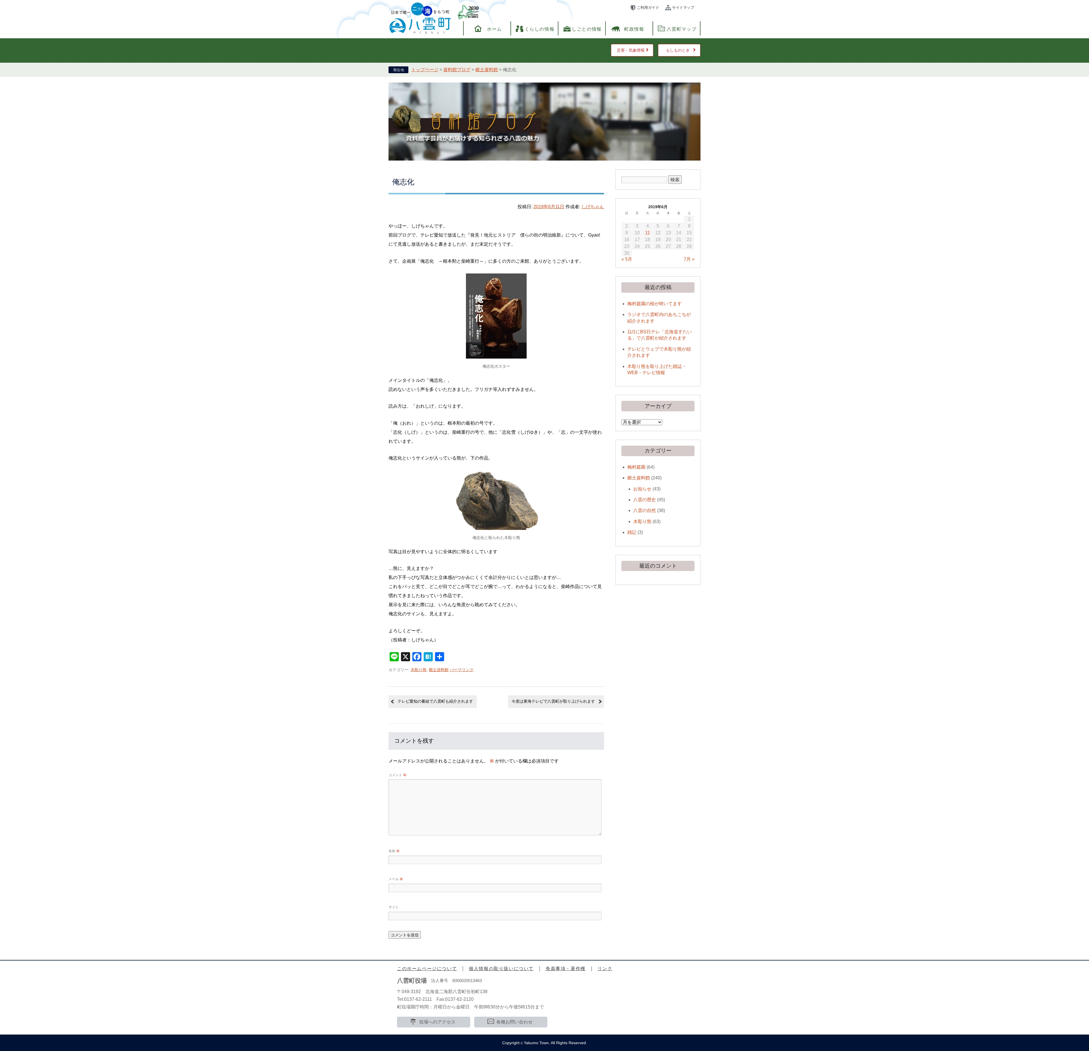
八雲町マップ (682, 29)
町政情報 (634, 29)
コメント (397, 775)
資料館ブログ (456, 69)
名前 (394, 851)
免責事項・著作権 (566, 968)
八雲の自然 (644, 510)
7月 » (689, 259)
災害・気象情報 (631, 50)
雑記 (631, 532)
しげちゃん (592, 206)
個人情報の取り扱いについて (501, 968)
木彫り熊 (419, 669)
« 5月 (626, 259)
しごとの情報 (587, 29)
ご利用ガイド (648, 7)
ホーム (494, 29)
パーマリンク (462, 669)
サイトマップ (683, 7)
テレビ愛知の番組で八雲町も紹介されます (435, 701)
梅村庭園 (636, 467)
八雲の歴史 (644, 499)
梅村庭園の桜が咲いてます (654, 303)
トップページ (424, 69)
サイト (394, 907)
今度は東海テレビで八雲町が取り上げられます (553, 701)
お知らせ (642, 488)
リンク (605, 968)
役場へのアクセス (437, 1022)
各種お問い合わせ (514, 1022)
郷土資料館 (486, 69)
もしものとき (678, 50)
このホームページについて (427, 968)
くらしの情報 (540, 29)
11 (647, 232)
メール (396, 879)
